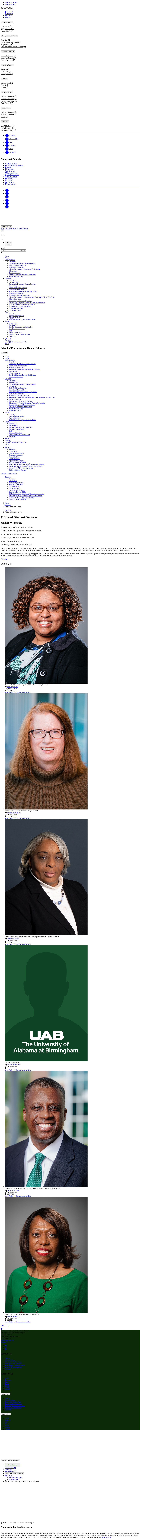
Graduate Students (7, 51)
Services (4, 69)
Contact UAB (10, 1468)
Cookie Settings (12, 1465)
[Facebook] (7, 190)
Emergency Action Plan (12, 1362)
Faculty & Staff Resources (13, 1364)
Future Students (7, 22)
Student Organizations (16, 453)
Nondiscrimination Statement (10, 1460)
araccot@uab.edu (12, 687)
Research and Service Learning (12, 47)
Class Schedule (10, 1360)
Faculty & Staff (6, 92)
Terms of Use (10, 1471)
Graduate (8, 278)
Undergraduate (10, 260)
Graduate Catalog (7, 58)
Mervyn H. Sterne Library (13, 1367)
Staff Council (6, 103)
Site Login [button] (8, 1475)
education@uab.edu (7, 1340)
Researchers (6, 108)
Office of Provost (7, 97)
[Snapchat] (7, 203)
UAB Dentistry (6, 128)
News (7, 344)
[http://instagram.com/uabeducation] (5, 1349)
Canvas (7, 1358)
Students (8, 447)
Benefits (4, 85)
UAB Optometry (7, 130)
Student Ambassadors (16, 455)
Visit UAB (5, 27)
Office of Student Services (17, 470)
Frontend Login (14, 1479)
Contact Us (4, 1342)
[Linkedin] (7, 207)
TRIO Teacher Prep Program (26, 464)
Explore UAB (6, 226)
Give (6, 1382)
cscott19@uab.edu (13, 1190)
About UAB (5, 1414)
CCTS (3, 117)
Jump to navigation (11, 2)
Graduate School (7, 56)
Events (3, 87)
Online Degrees (6, 60)
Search (3, 248)
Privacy (8, 1470)
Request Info (5, 31)
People (7, 321)
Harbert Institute (7, 114)
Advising (4, 40)
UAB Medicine (6, 126)
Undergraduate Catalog (9, 42)
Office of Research (8, 112)
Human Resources (7, 99)
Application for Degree (16, 461)
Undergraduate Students (9, 36)
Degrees (7, 1380)
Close (3, 352)
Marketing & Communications (15, 1365)
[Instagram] (7, 197)
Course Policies (14, 457)
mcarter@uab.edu (13, 938)
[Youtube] (7, 200)
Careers (7, 1387)
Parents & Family (7, 65)
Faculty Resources (8, 101)
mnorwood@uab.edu (14, 813)
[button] (70, 473)
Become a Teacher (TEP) (17, 462)
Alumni (4, 78)
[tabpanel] (70, 250)
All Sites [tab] (8, 245)
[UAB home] (70, 224)
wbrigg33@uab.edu (13, 1064)
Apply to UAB (6, 29)
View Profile (18, 692)
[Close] (11, 8)
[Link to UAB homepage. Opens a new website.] (19, 1435)
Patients (4, 121)
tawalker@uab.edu (13, 1316)
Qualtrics (8, 1369)
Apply (7, 312)
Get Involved (6, 83)
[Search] (2, 231)
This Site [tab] (8, 242)
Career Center (21, 468)
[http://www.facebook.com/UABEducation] (5, 1345)
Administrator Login (15, 1477)
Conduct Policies (14, 459)
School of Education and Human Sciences (14, 228)
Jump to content (10, 4)
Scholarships (13, 451)
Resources (4, 72)
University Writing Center (25, 466)
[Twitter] (7, 193)
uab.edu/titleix (106, 1537)
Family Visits (6, 74)
